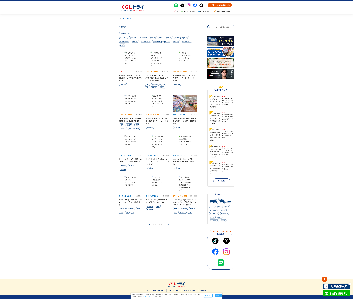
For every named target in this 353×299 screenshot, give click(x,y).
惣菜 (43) (169, 37)
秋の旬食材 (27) (186, 41)
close (349, 284)
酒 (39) (186, 37)
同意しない (208, 296)
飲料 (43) (178, 37)
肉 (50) (161, 37)
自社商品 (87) (143, 37)
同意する (218, 296)
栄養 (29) (167, 41)
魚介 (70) (153, 37)
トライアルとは (174, 290)
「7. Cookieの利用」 (148, 297)
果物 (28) (176, 41)
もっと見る (221, 181)
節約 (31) (135, 41)
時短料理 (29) (158, 41)
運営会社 (203, 290)
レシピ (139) (124, 37)
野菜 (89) (133, 37)
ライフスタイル (158, 290)
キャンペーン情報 (189, 290)
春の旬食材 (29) (145, 41)
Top (120, 18)
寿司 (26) (122, 45)
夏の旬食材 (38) (124, 41)
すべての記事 (127, 18)
